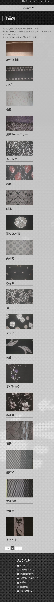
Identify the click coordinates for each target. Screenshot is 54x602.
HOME (23, 565)
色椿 (9, 109)
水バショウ (13, 386)
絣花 (9, 208)
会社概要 (24, 587)
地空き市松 (13, 59)
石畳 (9, 443)
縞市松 (10, 472)
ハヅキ (10, 84)
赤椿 (9, 183)
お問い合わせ (26, 1)
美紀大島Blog (26, 591)
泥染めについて (27, 574)
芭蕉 (9, 357)
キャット (11, 539)
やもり (10, 283)
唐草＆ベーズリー (17, 134)
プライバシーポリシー (42, 1)
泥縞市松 (11, 501)
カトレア (11, 159)
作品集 (23, 582)
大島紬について (27, 569)
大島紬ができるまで (29, 578)
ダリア (10, 332)
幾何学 (10, 510)
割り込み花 (13, 233)
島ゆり (10, 415)
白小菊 (10, 258)
